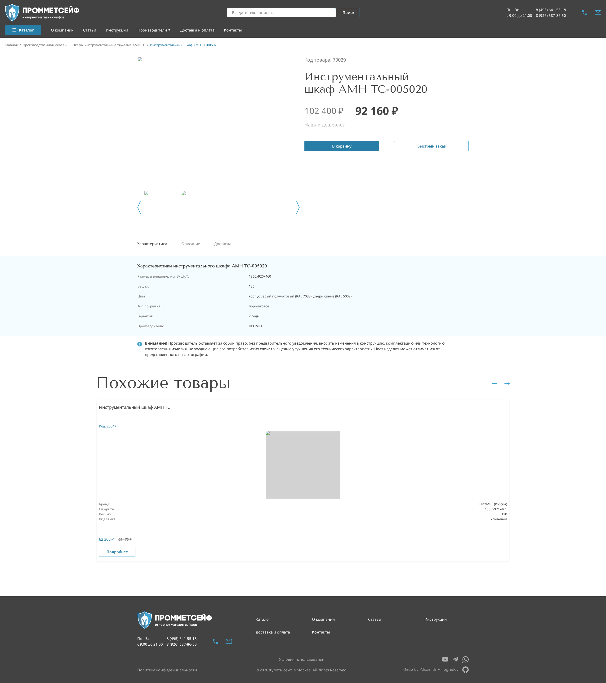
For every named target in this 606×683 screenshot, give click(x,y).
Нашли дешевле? (324, 124)
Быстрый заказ (431, 146)
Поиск (348, 12)
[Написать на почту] (598, 12)
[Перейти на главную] (42, 13)
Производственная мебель (45, 45)
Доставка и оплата (197, 30)
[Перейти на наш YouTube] (445, 659)
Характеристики (152, 243)
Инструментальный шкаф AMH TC (134, 407)
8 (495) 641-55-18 (551, 10)
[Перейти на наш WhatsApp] (465, 659)
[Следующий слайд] (298, 207)
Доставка (222, 243)
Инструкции (117, 30)
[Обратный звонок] (584, 12)
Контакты (233, 30)
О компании (62, 30)
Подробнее (117, 551)
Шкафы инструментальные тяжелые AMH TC (108, 45)
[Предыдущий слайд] (139, 207)
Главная (11, 45)
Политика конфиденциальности (167, 670)
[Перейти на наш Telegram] (455, 659)
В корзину (342, 146)
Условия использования (301, 659)
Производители (152, 30)
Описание (190, 243)
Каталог (263, 619)
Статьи (89, 30)
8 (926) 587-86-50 (551, 15)
